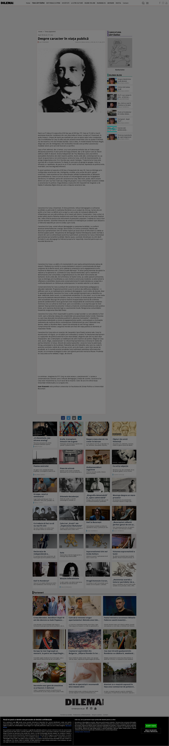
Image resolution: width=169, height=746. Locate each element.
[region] (84, 731)
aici (40, 737)
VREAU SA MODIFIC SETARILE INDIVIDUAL (151, 731)
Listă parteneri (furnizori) (82, 732)
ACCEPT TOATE (151, 726)
